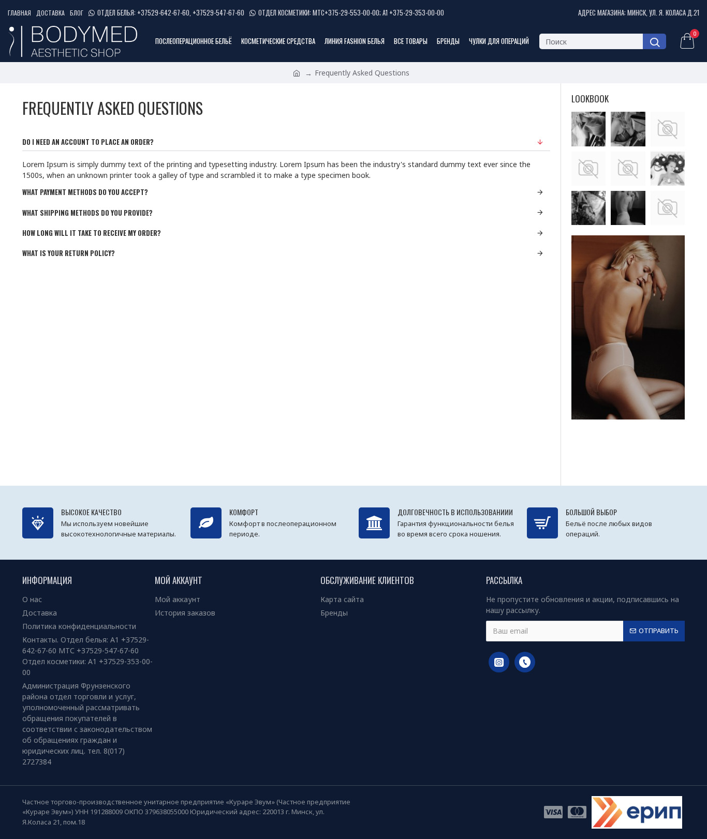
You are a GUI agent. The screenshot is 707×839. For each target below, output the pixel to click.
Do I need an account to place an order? (88, 142)
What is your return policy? (68, 253)
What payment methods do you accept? (85, 192)
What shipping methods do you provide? (87, 212)
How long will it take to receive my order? (91, 233)
